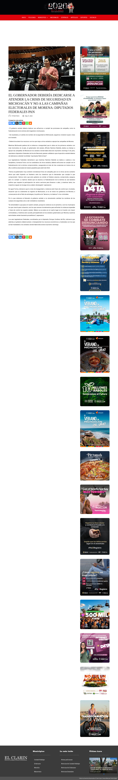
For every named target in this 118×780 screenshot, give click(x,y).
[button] (91, 765)
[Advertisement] (59, 33)
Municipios (42, 17)
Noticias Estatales (67, 771)
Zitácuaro (37, 764)
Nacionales (54, 17)
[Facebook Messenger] (13, 123)
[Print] (30, 123)
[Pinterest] (23, 123)
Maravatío (37, 771)
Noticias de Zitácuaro (68, 767)
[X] (16, 123)
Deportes (83, 17)
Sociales (93, 17)
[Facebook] (10, 123)
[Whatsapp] (27, 123)
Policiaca (31, 17)
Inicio (24, 17)
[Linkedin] (20, 123)
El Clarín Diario (15, 116)
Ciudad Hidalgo (39, 760)
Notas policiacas (66, 760)
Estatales (64, 17)
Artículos (74, 17)
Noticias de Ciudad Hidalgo (70, 764)
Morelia (36, 767)
